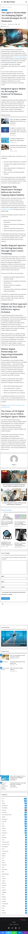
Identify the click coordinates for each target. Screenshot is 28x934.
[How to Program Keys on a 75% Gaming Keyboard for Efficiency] (21, 517)
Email (2, 581)
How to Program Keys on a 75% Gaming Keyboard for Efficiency (20, 523)
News (3, 826)
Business (4, 810)
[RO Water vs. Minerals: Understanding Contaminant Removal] (21, 535)
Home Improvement (7, 814)
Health (3, 816)
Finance (4, 855)
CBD (3, 858)
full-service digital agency (20, 57)
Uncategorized (5, 842)
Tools (3, 887)
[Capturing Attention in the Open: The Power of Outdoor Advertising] (5, 786)
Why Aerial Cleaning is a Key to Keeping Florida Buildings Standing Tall (17, 777)
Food (3, 848)
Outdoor (4, 899)
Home (3, 7)
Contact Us (15, 924)
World (3, 803)
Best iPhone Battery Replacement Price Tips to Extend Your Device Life (18, 147)
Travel (3, 835)
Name (2, 576)
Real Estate (4, 832)
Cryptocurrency (5, 844)
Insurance (4, 864)
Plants (3, 910)
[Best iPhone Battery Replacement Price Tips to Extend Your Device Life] (5, 147)
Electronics (4, 869)
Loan (3, 860)
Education (4, 837)
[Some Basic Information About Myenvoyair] (5, 663)
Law (3, 823)
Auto (3, 839)
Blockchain (4, 819)
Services (4, 830)
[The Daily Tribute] (9, 2)
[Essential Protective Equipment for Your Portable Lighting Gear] (7, 535)
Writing (4, 901)
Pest (3, 908)
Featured (4, 885)
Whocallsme (5, 846)
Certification (5, 903)
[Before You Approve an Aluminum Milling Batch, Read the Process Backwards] (5, 121)
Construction (5, 851)
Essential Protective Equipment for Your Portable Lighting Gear (6, 543)
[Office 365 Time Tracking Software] (5, 720)
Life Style (4, 821)
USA (3, 798)
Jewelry (4, 878)
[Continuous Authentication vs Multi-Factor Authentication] (5, 140)
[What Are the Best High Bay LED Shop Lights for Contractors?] (7, 517)
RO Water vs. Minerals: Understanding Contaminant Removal (20, 544)
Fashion (4, 828)
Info (3, 801)
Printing (4, 912)
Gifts (3, 871)
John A (4, 24)
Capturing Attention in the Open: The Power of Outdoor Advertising (18, 784)
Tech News (4, 812)
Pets (3, 867)
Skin (3, 894)
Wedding (4, 892)
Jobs (3, 876)
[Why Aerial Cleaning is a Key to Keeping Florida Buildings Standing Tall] (5, 778)
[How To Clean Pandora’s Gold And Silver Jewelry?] (5, 657)
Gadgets (4, 890)
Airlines (4, 896)
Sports (3, 862)
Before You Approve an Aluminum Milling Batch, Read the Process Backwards (18, 121)
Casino (3, 880)
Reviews (4, 883)
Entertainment (5, 874)
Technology (9, 7)
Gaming (4, 853)
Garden (3, 906)
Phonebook (4, 805)
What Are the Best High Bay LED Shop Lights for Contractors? (7, 523)
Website (3, 586)
